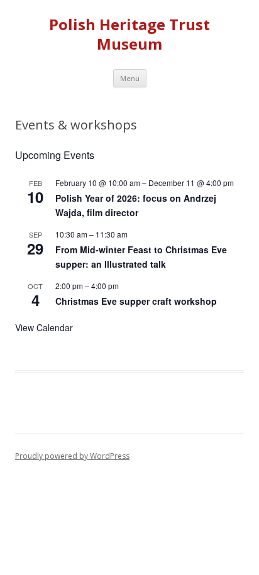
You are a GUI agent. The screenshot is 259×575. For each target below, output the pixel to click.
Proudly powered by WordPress (72, 456)
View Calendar (44, 327)
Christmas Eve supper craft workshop (136, 301)
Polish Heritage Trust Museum (129, 34)
